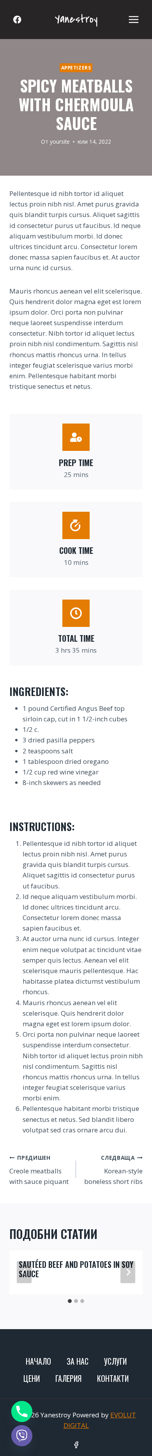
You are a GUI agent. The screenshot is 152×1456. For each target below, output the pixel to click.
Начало (38, 1361)
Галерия (68, 1378)
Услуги (115, 1361)
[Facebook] (17, 20)
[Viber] (21, 1435)
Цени (31, 1378)
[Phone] (21, 1411)
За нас (77, 1361)
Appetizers (76, 67)
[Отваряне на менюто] (133, 19)
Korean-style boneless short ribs (113, 1170)
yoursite (60, 141)
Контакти (113, 1378)
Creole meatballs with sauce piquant (39, 1170)
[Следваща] (127, 1272)
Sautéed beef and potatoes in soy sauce (76, 1269)
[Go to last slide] (24, 1272)
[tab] (70, 1301)
